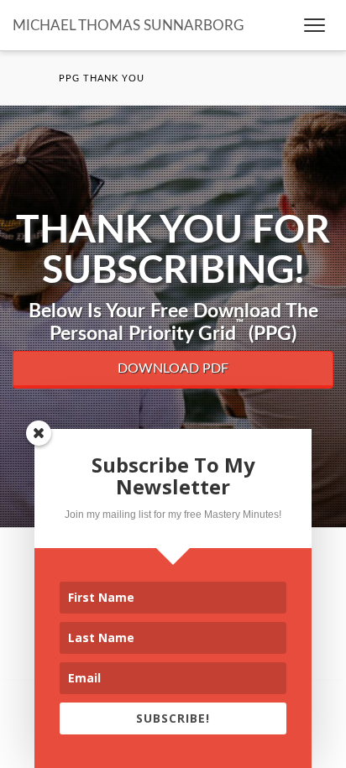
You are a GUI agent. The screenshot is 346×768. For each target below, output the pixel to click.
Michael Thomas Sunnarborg (128, 25)
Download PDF (173, 368)
